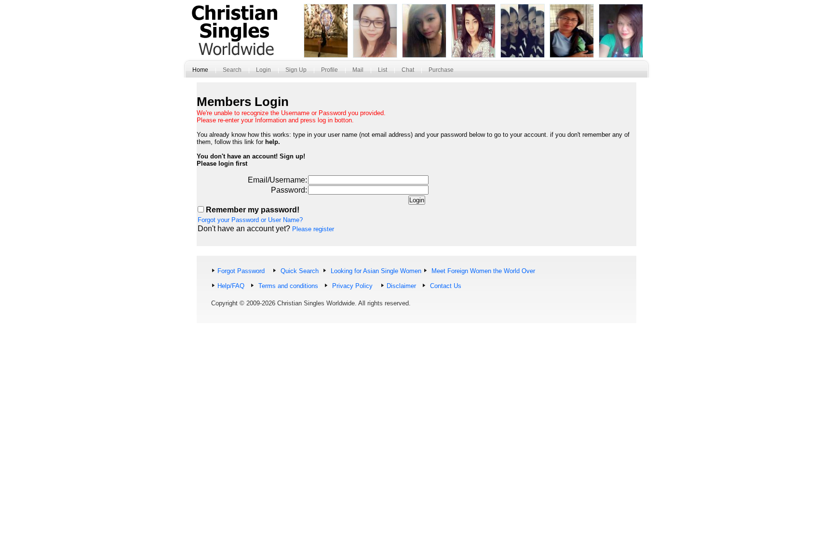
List (382, 69)
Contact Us (444, 285)
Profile (329, 69)
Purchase (441, 69)
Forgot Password (241, 271)
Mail (357, 69)
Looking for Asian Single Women (375, 271)
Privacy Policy (351, 285)
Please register (313, 229)
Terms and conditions (287, 285)
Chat (408, 69)
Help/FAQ (230, 285)
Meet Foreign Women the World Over (482, 271)
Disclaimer (401, 285)
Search (232, 69)
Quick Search (299, 271)
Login (263, 69)
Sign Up (296, 69)
